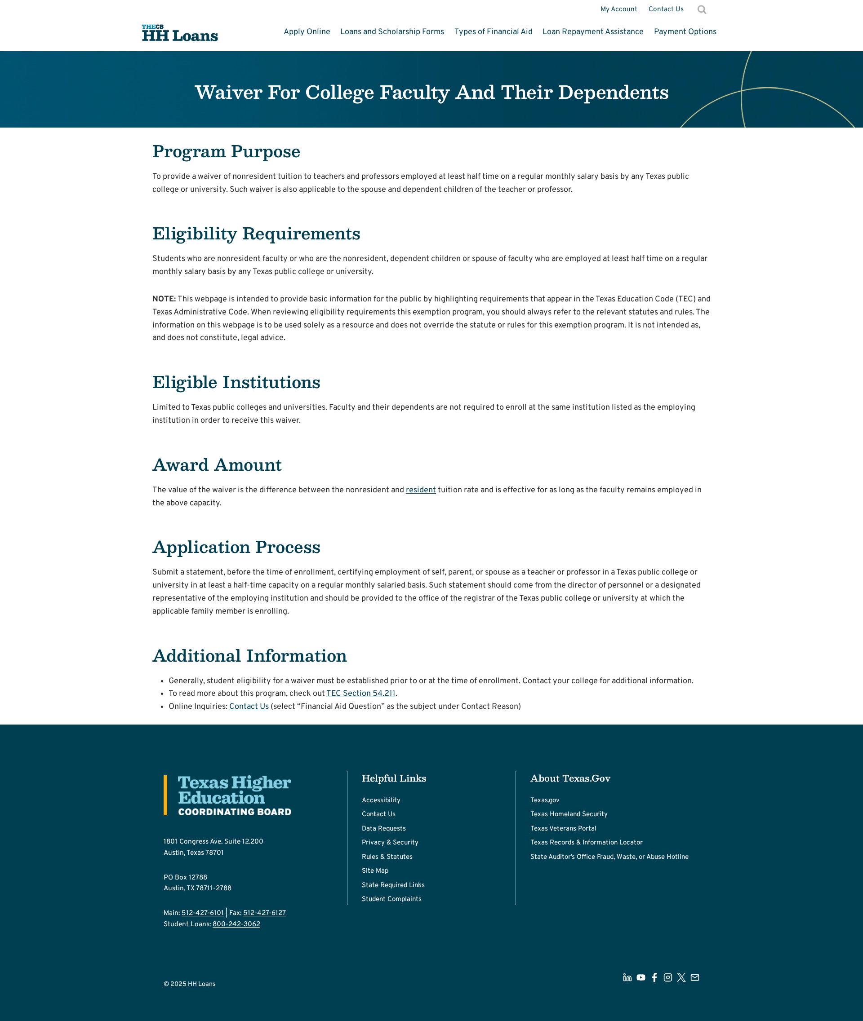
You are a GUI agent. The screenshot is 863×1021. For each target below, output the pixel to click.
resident (421, 490)
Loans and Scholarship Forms (392, 32)
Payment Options (685, 32)
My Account (619, 9)
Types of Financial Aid (493, 32)
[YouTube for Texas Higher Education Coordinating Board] (640, 977)
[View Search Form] (702, 9)
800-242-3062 (236, 924)
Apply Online (307, 32)
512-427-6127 (264, 913)
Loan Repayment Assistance (593, 32)
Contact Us (666, 9)
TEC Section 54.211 (361, 694)
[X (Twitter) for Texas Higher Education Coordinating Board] (681, 977)
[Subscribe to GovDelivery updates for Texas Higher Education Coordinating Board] (694, 977)
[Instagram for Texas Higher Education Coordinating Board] (667, 977)
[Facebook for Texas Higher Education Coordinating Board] (654, 977)
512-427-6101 (203, 913)
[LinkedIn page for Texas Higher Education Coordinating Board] (627, 977)
